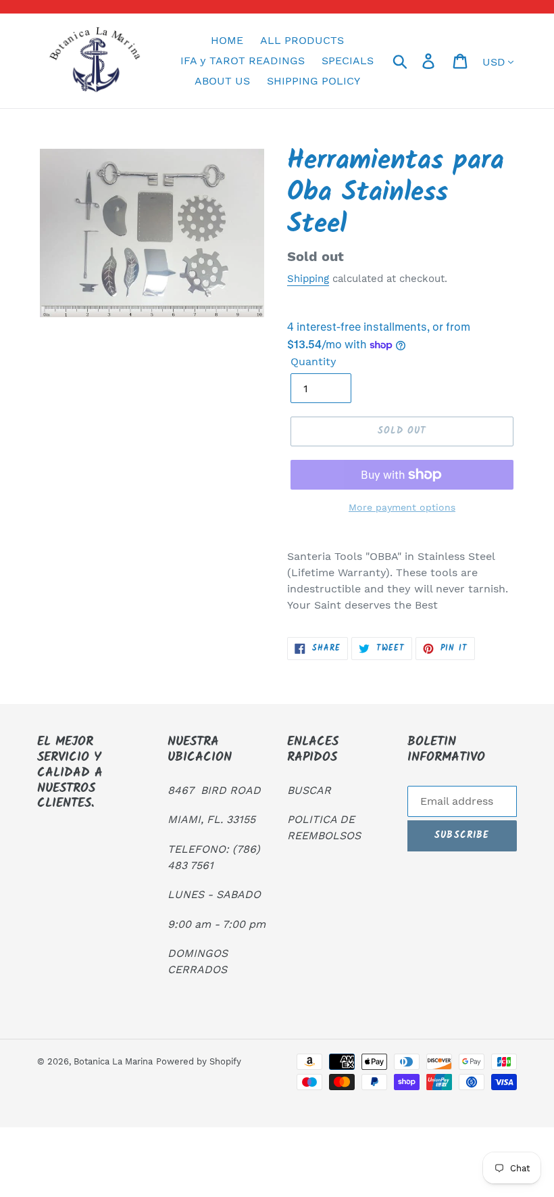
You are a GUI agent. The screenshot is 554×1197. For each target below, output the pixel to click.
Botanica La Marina (113, 1061)
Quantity (313, 361)
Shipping (308, 279)
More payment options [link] (402, 507)
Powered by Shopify (198, 1061)
